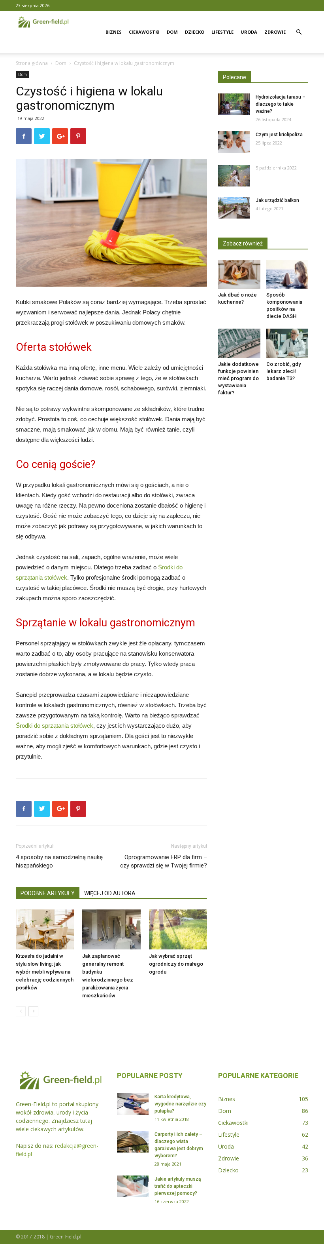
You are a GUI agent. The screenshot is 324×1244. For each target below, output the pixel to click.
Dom (172, 32)
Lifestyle (222, 32)
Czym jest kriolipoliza (279, 134)
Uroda (249, 32)
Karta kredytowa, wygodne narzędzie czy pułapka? (180, 1104)
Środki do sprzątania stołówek (54, 725)
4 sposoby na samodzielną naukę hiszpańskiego (59, 861)
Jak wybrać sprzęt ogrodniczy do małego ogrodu (176, 964)
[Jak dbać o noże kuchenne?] (239, 274)
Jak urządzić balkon (277, 200)
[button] (298, 32)
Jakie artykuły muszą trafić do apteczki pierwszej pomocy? (177, 1186)
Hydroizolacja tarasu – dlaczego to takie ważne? (280, 104)
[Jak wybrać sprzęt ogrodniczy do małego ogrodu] (178, 929)
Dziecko (194, 32)
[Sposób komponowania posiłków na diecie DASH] (287, 274)
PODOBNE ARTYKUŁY (48, 893)
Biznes (113, 32)
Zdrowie (275, 32)
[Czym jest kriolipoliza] (234, 142)
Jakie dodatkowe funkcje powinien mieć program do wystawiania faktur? (238, 378)
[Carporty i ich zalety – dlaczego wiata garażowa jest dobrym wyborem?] (133, 1142)
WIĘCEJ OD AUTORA (110, 893)
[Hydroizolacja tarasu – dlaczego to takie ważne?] (234, 104)
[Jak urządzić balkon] (234, 208)
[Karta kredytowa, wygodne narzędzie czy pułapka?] (133, 1104)
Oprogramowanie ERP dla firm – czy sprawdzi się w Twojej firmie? (163, 861)
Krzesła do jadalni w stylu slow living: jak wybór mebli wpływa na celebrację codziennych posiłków (44, 972)
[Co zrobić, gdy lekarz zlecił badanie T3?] (287, 343)
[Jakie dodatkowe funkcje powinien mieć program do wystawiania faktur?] (239, 343)
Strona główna (32, 63)
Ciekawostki (144, 32)
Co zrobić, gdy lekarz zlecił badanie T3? (283, 371)
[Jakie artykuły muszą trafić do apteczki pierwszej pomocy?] (133, 1186)
